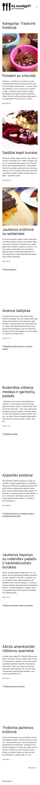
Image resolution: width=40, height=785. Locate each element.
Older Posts (33, 768)
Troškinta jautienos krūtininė (17, 730)
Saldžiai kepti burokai (19, 153)
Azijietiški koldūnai (17, 475)
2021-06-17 (6, 759)
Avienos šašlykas (16, 311)
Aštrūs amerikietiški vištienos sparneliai (18, 649)
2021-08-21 (6, 678)
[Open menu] (36, 7)
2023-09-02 (6, 103)
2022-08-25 (6, 505)
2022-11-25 (6, 426)
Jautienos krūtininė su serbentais (18, 231)
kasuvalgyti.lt (7, 781)
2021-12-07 (6, 597)
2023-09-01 (6, 261)
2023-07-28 (6, 338)
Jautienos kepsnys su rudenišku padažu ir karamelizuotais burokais (19, 561)
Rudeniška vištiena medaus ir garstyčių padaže (18, 391)
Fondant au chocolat (19, 76)
